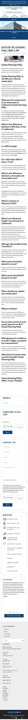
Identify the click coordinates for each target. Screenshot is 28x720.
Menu (15, 19)
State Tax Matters (13, 523)
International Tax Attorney (13, 528)
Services (6, 631)
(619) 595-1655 (5, 16)
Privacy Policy (13, 480)
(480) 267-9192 (23, 16)
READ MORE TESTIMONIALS (14, 615)
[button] (9, 612)
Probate (10, 558)
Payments (6, 629)
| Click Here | (16, 4)
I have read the (10, 480)
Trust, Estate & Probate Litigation (15, 549)
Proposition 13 (14, 350)
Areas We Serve (7, 683)
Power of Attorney (6, 206)
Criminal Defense (12, 562)
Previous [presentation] (21, 579)
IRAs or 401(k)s (18, 281)
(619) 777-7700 (14, 16)
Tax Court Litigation (14, 544)
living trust (19, 134)
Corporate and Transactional (12, 538)
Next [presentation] (24, 579)
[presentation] (13, 497)
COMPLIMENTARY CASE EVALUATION (14, 12)
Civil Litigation (12, 571)
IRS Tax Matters (12, 519)
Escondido (5, 695)
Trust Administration (14, 554)
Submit (8, 432)
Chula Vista (5, 693)
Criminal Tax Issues (13, 533)
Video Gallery (7, 636)
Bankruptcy (11, 567)
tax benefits (21, 193)
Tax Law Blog (7, 633)
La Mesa (5, 691)
